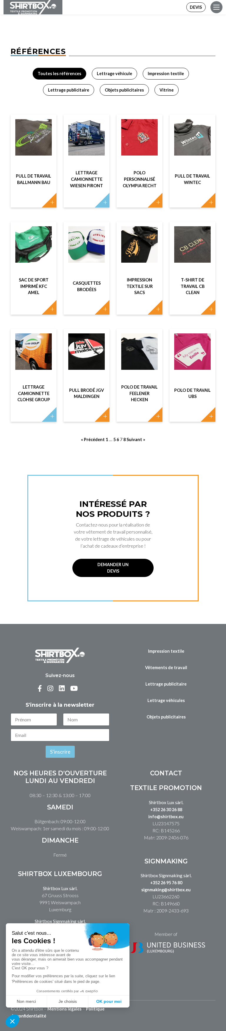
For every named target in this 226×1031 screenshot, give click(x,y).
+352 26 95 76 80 (166, 882)
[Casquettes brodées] (86, 244)
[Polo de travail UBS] (192, 351)
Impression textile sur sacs (140, 286)
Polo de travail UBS (192, 393)
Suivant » (136, 439)
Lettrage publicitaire (68, 89)
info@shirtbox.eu (166, 816)
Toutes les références (59, 73)
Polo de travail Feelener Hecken (139, 393)
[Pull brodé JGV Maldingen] (86, 351)
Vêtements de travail (166, 667)
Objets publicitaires (124, 89)
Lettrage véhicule (114, 73)
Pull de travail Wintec (192, 179)
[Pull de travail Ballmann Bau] (33, 137)
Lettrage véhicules (166, 700)
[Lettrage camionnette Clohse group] (33, 351)
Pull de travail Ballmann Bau (33, 179)
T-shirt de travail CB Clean (193, 286)
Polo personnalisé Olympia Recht (140, 179)
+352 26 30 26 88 (166, 809)
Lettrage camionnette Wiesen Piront (86, 179)
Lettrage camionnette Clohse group (33, 393)
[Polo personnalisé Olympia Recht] (139, 137)
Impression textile (166, 73)
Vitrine (166, 89)
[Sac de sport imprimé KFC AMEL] (33, 244)
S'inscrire (60, 752)
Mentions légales (64, 1008)
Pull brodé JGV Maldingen (86, 393)
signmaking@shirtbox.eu (166, 889)
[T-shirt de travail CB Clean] (192, 244)
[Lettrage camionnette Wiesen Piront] (86, 137)
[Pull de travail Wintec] (192, 137)
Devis (196, 7)
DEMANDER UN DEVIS (113, 567)
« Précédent (93, 439)
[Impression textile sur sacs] (139, 244)
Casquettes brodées (87, 286)
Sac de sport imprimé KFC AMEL (34, 286)
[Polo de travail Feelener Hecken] (139, 351)
